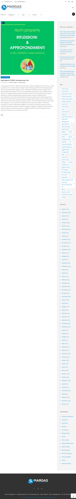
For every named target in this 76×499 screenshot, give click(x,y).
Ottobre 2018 (65, 293)
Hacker (70, 137)
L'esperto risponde (67, 144)
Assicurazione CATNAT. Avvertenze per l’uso (15, 80)
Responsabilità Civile (67, 443)
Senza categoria (66, 457)
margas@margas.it (20, 1)
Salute (63, 189)
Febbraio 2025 (66, 222)
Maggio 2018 (65, 306)
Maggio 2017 (65, 337)
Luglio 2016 (65, 363)
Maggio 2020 (65, 256)
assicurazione (65, 89)
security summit (66, 192)
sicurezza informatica (67, 194)
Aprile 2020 (65, 259)
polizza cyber (65, 159)
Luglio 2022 (65, 236)
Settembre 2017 (66, 327)
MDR (63, 154)
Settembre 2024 (66, 229)
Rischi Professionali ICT (67, 186)
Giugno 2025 (65, 216)
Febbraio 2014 (66, 397)
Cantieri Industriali (66, 101)
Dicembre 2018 (66, 286)
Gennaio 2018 (65, 316)
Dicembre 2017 (66, 320)
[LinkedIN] (69, 1)
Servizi (63, 460)
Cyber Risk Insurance (67, 117)
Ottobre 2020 (65, 246)
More (2, 115)
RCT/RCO (64, 175)
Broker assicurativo (67, 96)
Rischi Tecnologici (67, 453)
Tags (23, 14)
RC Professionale (66, 172)
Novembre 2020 (66, 243)
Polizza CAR (65, 157)
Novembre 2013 (66, 400)
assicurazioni (65, 91)
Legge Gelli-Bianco (67, 147)
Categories (11, 14)
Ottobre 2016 (65, 357)
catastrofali (65, 104)
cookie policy (33, 497)
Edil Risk (64, 426)
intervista (64, 142)
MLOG (63, 436)
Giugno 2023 (65, 232)
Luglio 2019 (65, 269)
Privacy (71, 162)
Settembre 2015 (66, 380)
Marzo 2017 (65, 343)
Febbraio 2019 (66, 280)
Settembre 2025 (66, 212)
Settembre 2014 (66, 390)
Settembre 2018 (66, 296)
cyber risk (64, 114)
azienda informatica (67, 94)
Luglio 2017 (65, 330)
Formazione (65, 134)
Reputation (65, 177)
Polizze (64, 162)
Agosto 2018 (65, 300)
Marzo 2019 (65, 276)
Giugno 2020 (65, 253)
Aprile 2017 (65, 340)
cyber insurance (66, 111)
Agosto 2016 (65, 360)
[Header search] (73, 14)
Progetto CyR (65, 164)
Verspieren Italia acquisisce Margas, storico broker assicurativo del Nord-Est (67, 42)
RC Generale (65, 170)
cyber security (65, 124)
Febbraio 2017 (66, 347)
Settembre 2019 (66, 266)
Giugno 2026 (65, 209)
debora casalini (13, 82)
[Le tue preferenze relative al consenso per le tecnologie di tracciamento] (73, 496)
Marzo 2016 (65, 370)
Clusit (63, 109)
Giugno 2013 (65, 404)
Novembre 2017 (66, 323)
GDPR (63, 137)
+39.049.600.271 (8, 1)
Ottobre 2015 (65, 377)
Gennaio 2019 (65, 283)
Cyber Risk (65, 420)
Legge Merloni (65, 149)
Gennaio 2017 (65, 350)
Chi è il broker (65, 106)
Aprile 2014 (65, 394)
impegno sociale (66, 139)
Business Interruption (67, 99)
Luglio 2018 (65, 303)
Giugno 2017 (65, 333)
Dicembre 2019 (66, 263)
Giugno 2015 (65, 387)
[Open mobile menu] (73, 7)
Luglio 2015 (65, 384)
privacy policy (25, 497)
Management (65, 152)
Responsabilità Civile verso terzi (67, 181)
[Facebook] (65, 1)
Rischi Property (66, 446)
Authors (35, 14)
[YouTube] (72, 1)
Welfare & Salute (66, 463)
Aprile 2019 (65, 273)
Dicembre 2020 (66, 239)
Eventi (70, 131)
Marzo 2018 (65, 310)
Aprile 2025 (65, 219)
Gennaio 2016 (65, 374)
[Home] (11, 9)
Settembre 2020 (66, 249)
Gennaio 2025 (65, 226)
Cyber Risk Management (65, 120)
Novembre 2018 (66, 290)
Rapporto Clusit (66, 167)
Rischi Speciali (66, 450)
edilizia (63, 131)
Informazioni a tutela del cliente (46, 497)
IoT (70, 142)
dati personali (65, 129)
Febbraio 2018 (66, 313)
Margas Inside (65, 433)
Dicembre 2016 (66, 353)
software (64, 197)
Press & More (65, 440)
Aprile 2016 (65, 367)
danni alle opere (66, 126)
